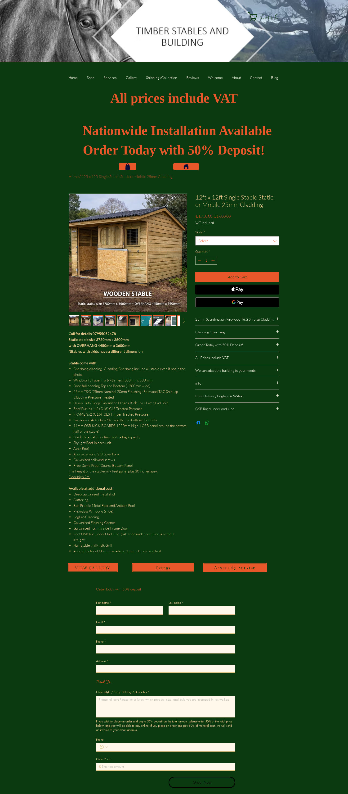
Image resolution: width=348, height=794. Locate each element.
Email (100, 622)
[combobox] (237, 240)
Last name (176, 602)
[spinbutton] (206, 260)
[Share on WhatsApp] (207, 423)
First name (103, 602)
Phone (101, 641)
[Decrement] (199, 260)
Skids (200, 232)
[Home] (186, 166)
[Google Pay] (237, 302)
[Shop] (127, 166)
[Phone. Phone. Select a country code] (103, 747)
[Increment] (213, 260)
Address (102, 661)
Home (74, 176)
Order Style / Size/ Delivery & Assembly (123, 692)
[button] (265, 16)
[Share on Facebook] (198, 423)
